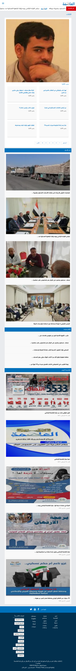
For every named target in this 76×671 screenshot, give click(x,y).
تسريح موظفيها (19, 634)
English (33, 619)
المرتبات (21, 641)
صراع (21, 627)
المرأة (34, 624)
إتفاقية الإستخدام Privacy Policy (45, 667)
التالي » (37, 143)
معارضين (20, 648)
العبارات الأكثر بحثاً (19, 616)
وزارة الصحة (20, 652)
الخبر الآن (24, 667)
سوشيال (33, 616)
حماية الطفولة (19, 620)
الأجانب (21, 637)
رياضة (34, 621)
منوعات (34, 627)
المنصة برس (31, 667)
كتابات (68, 14)
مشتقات (20, 655)
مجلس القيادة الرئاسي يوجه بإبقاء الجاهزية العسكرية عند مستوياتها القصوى (33, 9)
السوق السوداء (19, 623)
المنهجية (21, 630)
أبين (15, 648)
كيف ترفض (20, 645)
